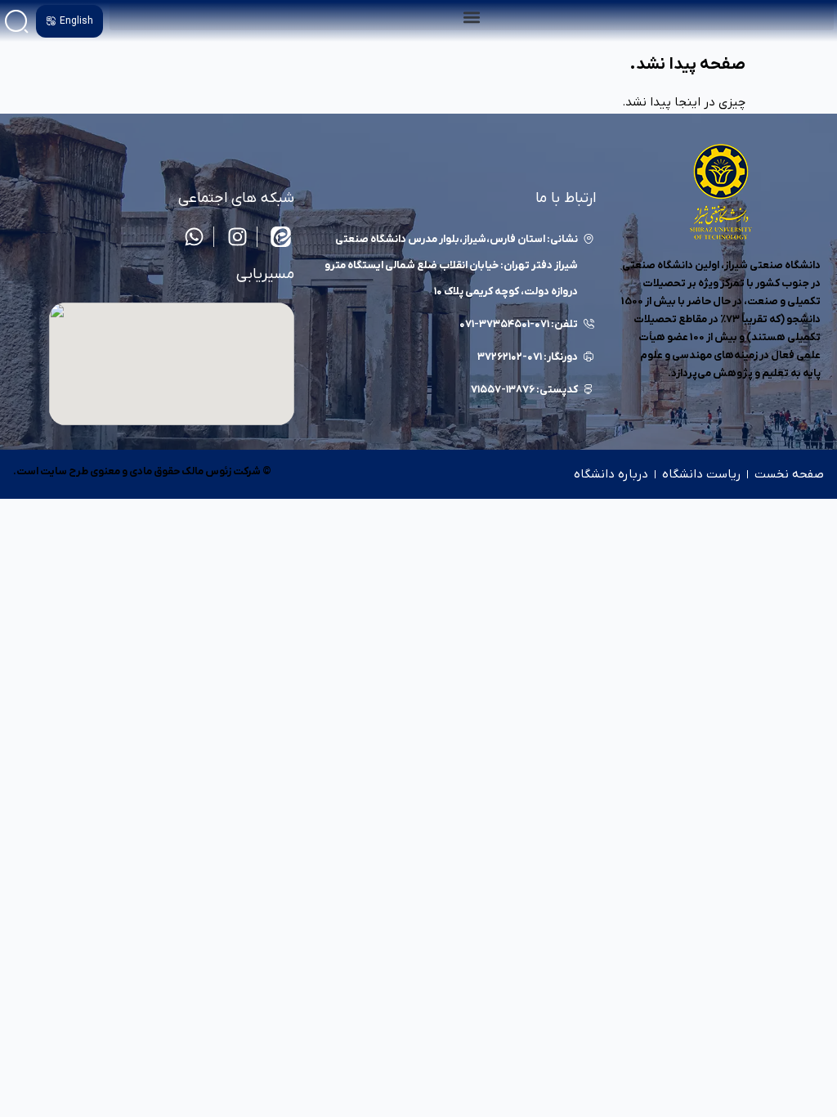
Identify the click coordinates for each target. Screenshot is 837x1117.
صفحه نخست (789, 474)
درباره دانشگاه (611, 474)
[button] (472, 16)
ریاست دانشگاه (701, 474)
